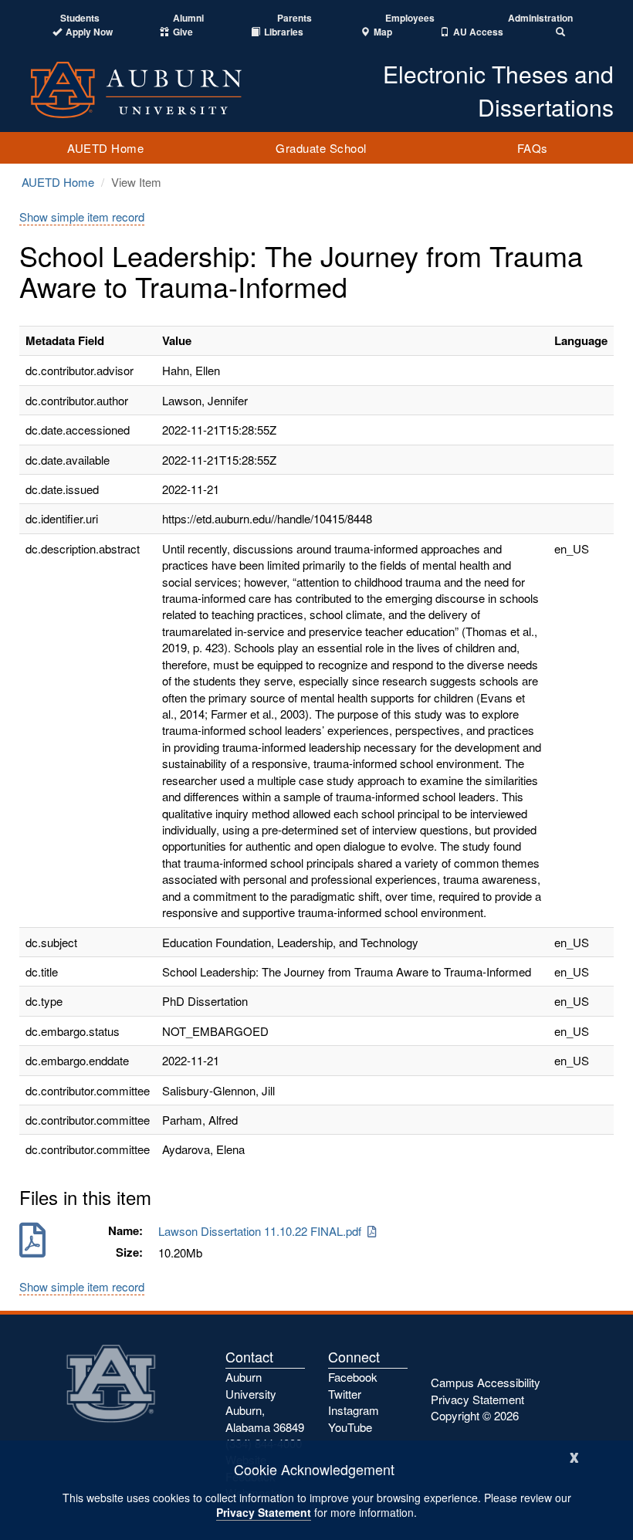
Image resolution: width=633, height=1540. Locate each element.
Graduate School (321, 148)
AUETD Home (105, 148)
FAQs (532, 148)
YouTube (350, 1427)
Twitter (344, 1394)
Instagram (353, 1410)
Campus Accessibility (485, 1382)
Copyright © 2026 (475, 1415)
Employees (410, 18)
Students (80, 18)
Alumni (188, 18)
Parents (294, 18)
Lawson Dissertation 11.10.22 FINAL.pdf (262, 1231)
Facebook (352, 1377)
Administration (540, 18)
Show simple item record (81, 216)
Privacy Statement (263, 1512)
